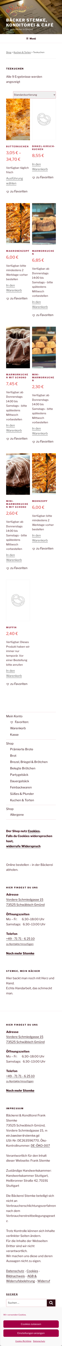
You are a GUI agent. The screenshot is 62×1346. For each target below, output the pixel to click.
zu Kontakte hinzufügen (20, 944)
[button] (16, 191)
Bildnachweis (15, 1276)
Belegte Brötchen (22, 768)
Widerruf (43, 1281)
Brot (13, 756)
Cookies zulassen (31, 1324)
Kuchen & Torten (22, 52)
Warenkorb (18, 728)
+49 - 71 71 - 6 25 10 (20, 939)
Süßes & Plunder (22, 794)
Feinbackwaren (21, 787)
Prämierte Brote (21, 749)
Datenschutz (39, 1341)
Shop (8, 52)
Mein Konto (14, 716)
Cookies (34, 831)
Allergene (17, 815)
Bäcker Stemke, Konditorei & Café (30, 22)
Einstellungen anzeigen (31, 1333)
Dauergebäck (19, 781)
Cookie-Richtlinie (23, 1341)
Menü (33, 38)
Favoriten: (21, 722)
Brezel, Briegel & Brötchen (29, 762)
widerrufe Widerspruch (23, 846)
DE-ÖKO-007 (40, 1145)
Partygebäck (19, 775)
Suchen (12, 1294)
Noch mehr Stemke (20, 953)
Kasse (14, 735)
